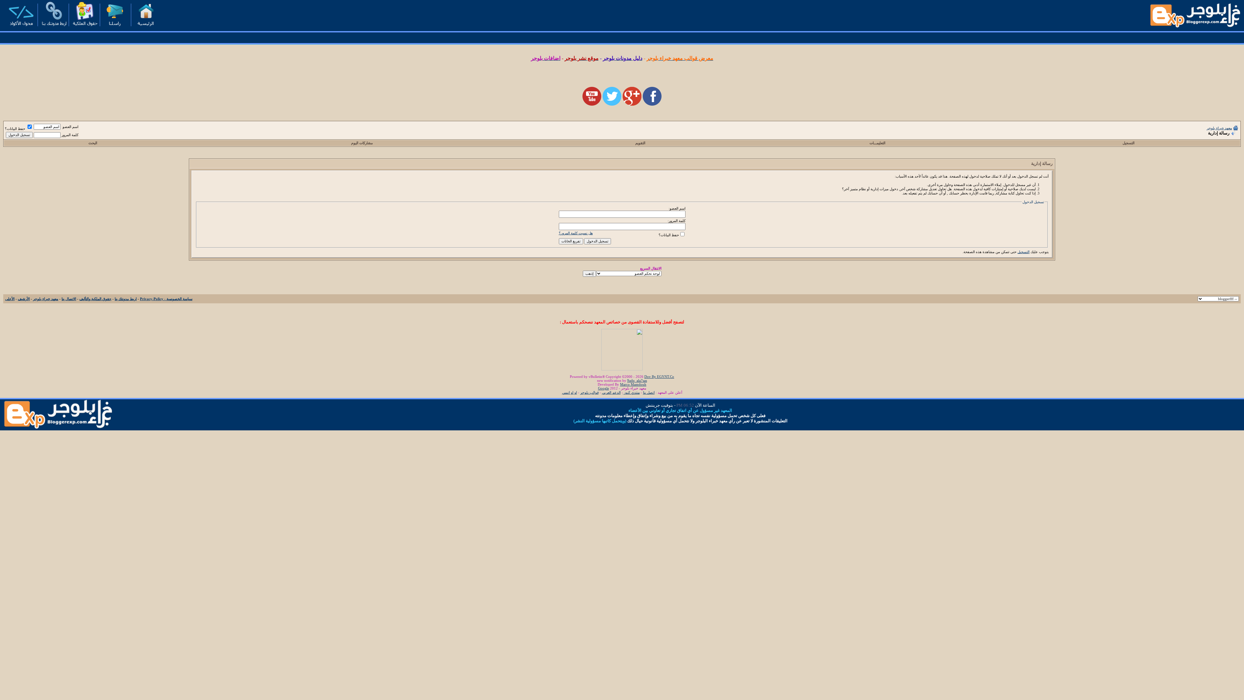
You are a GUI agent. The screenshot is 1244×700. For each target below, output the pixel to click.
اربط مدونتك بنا (126, 299)
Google (603, 388)
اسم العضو (70, 127)
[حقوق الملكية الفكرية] (83, 27)
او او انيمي (569, 392)
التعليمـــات (877, 143)
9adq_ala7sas (637, 380)
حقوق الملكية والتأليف (95, 299)
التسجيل (1129, 143)
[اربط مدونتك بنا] (52, 27)
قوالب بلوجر (589, 392)
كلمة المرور (70, 135)
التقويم (640, 143)
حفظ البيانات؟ (15, 129)
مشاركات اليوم (362, 143)
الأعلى (10, 299)
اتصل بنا (649, 392)
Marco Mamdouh (633, 384)
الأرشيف (24, 299)
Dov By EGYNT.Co (659, 377)
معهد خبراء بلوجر (1219, 128)
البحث (92, 143)
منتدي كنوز (631, 392)
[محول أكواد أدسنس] (21, 27)
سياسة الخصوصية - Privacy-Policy (166, 299)
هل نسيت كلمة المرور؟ (576, 233)
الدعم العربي (611, 392)
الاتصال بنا (69, 299)
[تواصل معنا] (114, 27)
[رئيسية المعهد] (145, 27)
